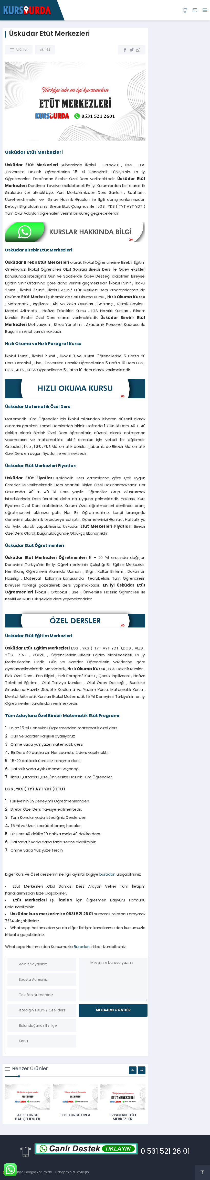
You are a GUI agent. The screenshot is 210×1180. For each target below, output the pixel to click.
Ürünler (21, 49)
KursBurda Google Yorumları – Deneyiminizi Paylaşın (48, 1172)
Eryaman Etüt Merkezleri (123, 1117)
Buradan (82, 947)
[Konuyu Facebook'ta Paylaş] (125, 50)
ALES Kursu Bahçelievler (27, 1117)
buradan (107, 875)
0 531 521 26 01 (165, 1151)
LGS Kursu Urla (75, 1115)
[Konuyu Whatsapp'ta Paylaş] (138, 50)
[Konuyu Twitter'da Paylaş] (132, 50)
